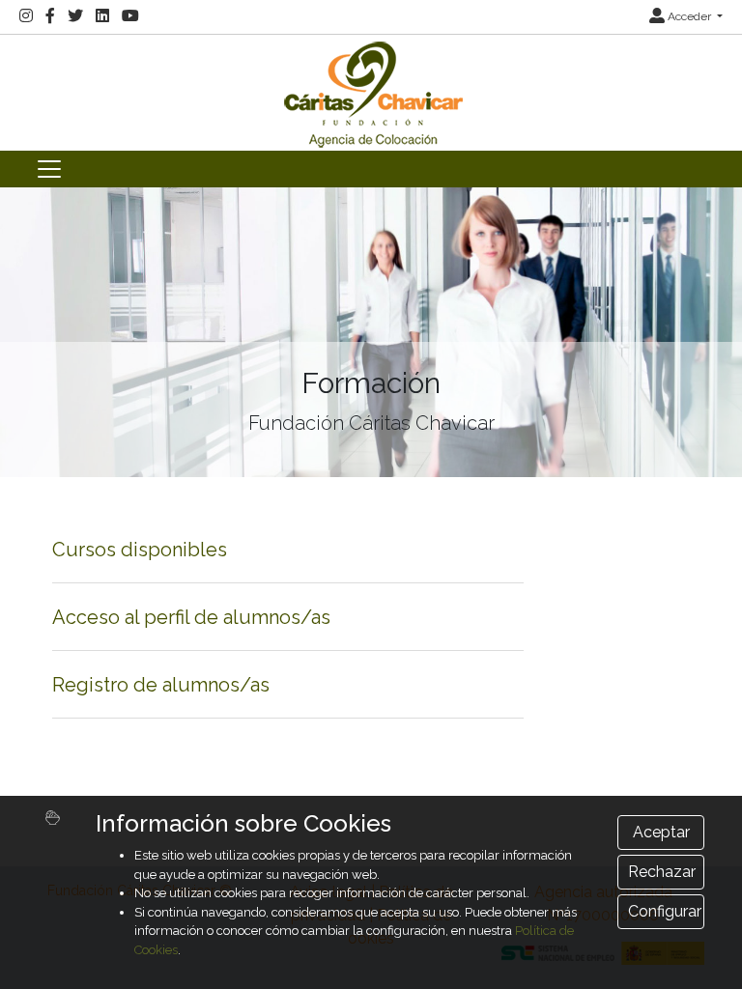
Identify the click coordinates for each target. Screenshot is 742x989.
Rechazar (662, 871)
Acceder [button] (689, 16)
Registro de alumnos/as (161, 684)
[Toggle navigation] (49, 169)
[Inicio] (371, 91)
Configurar (664, 911)
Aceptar (661, 832)
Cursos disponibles (139, 549)
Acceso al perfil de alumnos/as (191, 617)
